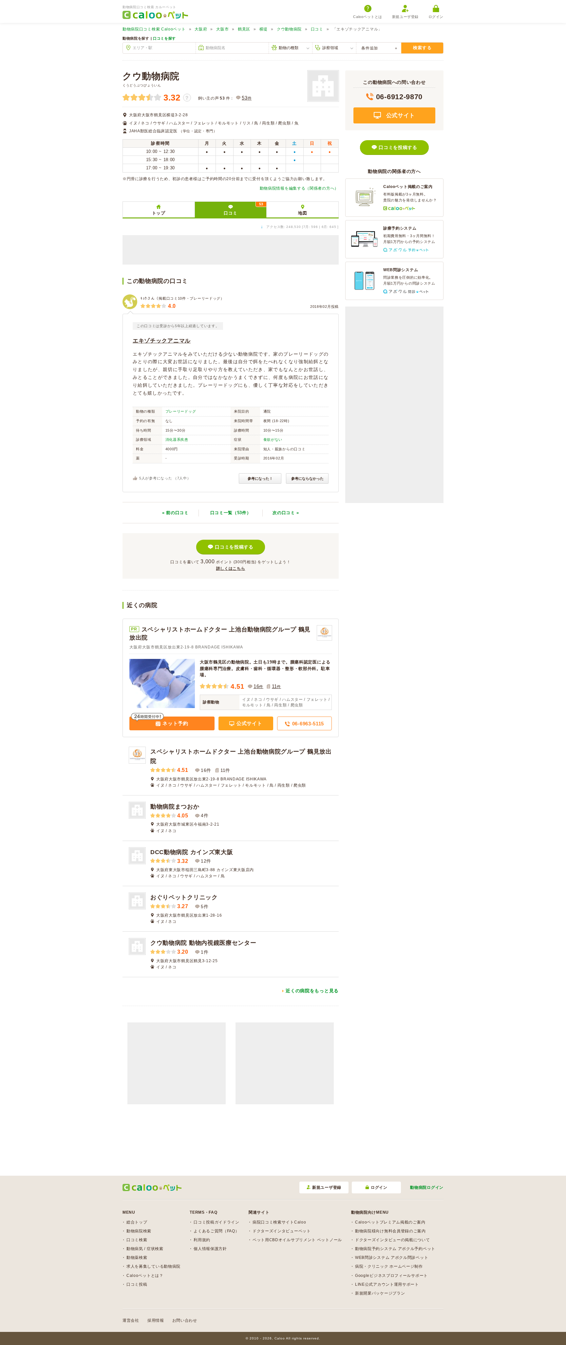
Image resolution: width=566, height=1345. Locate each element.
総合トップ (136, 1222)
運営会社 (131, 1320)
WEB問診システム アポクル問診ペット (391, 1257)
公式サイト (248, 723)
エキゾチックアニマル (162, 341)
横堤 (263, 29)
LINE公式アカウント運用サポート (387, 1284)
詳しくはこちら (230, 568)
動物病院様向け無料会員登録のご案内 (390, 1231)
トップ (158, 213)
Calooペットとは (367, 17)
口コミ (317, 29)
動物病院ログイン (426, 1187)
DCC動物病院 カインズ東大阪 (191, 852)
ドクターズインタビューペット (282, 1231)
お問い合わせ (184, 1320)
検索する (422, 47)
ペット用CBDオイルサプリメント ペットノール (297, 1240)
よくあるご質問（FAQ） (216, 1231)
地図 (302, 213)
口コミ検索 (136, 1240)
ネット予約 (174, 723)
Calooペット (154, 29)
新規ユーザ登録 (405, 17)
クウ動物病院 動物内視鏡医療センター (203, 943)
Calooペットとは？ (144, 1275)
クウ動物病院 (289, 29)
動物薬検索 (136, 1257)
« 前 (175, 512)
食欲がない (273, 439)
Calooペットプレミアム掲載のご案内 (390, 1222)
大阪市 (222, 29)
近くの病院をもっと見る (312, 990)
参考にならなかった (307, 478)
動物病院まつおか (174, 806)
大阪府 (201, 29)
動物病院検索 (138, 1231)
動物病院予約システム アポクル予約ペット (395, 1248)
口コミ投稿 (136, 1284)
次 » (286, 512)
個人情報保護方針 (210, 1248)
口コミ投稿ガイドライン (216, 1222)
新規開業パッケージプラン (380, 1293)
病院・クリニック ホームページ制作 (389, 1266)
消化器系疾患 (176, 439)
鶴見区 (244, 29)
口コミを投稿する (234, 547)
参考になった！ (260, 478)
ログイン (435, 17)
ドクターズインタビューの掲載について (392, 1240)
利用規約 (202, 1240)
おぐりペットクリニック (184, 897)
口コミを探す (164, 38)
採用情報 (155, 1320)
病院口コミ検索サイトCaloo (279, 1222)
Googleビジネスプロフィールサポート (391, 1275)
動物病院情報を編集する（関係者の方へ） (299, 188)
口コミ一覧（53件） (230, 512)
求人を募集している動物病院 (153, 1266)
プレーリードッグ (180, 411)
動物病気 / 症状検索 (144, 1248)
